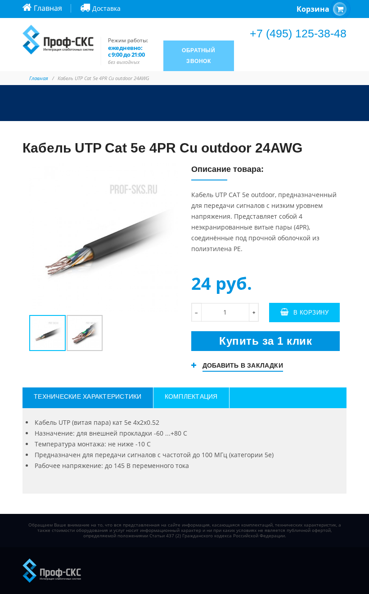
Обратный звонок (198, 56)
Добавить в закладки (242, 365)
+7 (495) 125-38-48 (298, 33)
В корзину (311, 312)
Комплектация (191, 396)
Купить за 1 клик (265, 341)
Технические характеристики (88, 396)
